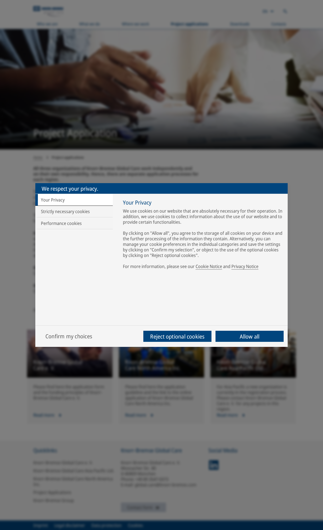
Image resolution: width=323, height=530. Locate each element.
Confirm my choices (68, 336)
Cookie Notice (209, 266)
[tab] (74, 200)
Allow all (250, 336)
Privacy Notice (244, 266)
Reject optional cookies (177, 336)
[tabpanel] (202, 235)
